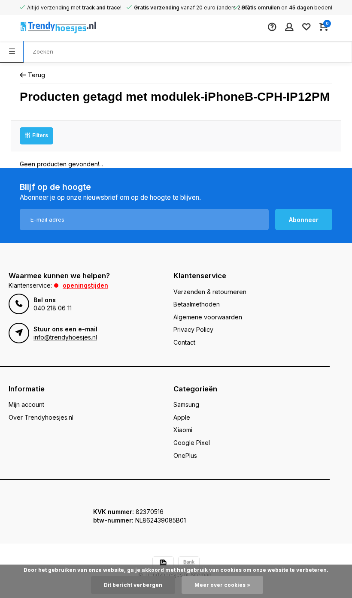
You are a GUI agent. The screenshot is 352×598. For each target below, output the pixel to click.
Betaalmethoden (196, 304)
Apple (181, 417)
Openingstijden (85, 285)
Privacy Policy (193, 329)
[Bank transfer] (189, 563)
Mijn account (26, 404)
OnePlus (185, 455)
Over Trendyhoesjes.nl (41, 417)
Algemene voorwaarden (207, 317)
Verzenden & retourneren (209, 291)
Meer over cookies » (222, 585)
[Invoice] (163, 563)
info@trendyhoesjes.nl (65, 337)
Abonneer (304, 219)
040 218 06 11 (52, 308)
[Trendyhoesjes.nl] (45, 28)
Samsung (186, 404)
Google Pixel (191, 442)
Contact (184, 342)
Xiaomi (182, 429)
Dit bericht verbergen (133, 585)
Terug (36, 74)
